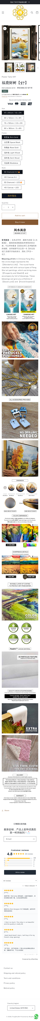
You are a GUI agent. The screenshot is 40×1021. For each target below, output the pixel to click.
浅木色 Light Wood (12, 153)
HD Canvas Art (10, 177)
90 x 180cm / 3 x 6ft (13, 128)
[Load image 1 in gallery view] (9, 67)
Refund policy (9, 988)
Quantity (5, 203)
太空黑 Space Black (12, 142)
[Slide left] (2, 68)
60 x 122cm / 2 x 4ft (12, 118)
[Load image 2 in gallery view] (20, 67)
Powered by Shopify (27, 1016)
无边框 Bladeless (11, 163)
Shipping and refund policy (15, 973)
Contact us (8, 968)
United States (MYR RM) (19, 1008)
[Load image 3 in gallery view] (30, 67)
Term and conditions (12, 978)
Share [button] (6, 810)
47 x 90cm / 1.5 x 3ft (13, 113)
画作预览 (12, 196)
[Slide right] (38, 68)
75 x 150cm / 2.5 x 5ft (13, 123)
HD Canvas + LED (11, 188)
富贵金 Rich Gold (11, 137)
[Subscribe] (33, 839)
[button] (2, 12)
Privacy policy (9, 983)
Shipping (4, 96)
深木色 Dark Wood (12, 158)
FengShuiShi (16, 1016)
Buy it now (20, 222)
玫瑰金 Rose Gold (11, 147)
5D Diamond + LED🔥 (13, 182)
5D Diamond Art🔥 (12, 172)
